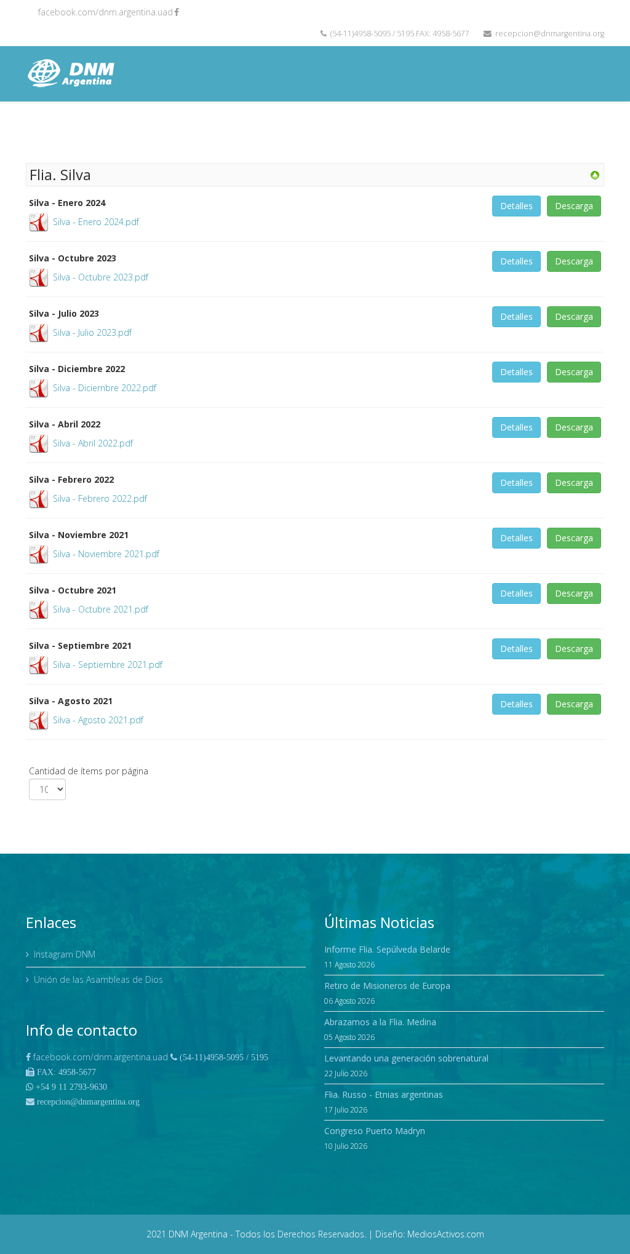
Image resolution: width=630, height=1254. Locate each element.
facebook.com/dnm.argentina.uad (105, 12)
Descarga (574, 206)
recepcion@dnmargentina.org (549, 33)
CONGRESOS (392, 128)
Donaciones (571, 128)
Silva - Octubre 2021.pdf (100, 609)
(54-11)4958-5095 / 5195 (222, 1057)
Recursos (448, 128)
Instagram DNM (64, 954)
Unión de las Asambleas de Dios (98, 979)
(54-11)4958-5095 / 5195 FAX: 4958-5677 (399, 33)
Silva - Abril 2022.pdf (93, 443)
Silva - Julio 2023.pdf (92, 332)
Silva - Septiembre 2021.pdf (107, 664)
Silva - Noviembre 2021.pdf (106, 554)
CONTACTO (510, 128)
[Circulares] (599, 174)
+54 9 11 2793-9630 (70, 1086)
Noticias (329, 128)
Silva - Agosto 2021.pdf (98, 720)
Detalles (516, 206)
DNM (131, 128)
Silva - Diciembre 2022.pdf (104, 388)
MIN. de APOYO (190, 128)
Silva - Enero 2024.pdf (96, 222)
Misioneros (266, 128)
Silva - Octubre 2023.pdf (100, 277)
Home (98, 128)
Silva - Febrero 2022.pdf (100, 498)
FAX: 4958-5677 (65, 1072)
